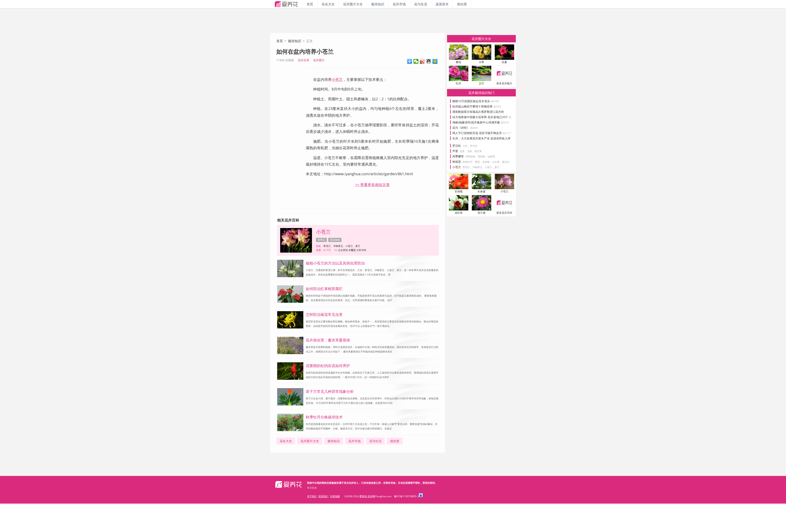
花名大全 (328, 4)
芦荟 (455, 151)
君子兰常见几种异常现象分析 (330, 391)
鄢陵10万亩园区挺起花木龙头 (475, 101)
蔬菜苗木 (442, 4)
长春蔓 (482, 191)
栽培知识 (377, 4)
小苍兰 (337, 79)
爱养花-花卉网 (367, 496)
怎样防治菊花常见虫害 (324, 314)
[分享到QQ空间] (435, 61)
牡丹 (458, 83)
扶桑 (504, 62)
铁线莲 (456, 162)
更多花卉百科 (504, 213)
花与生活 (420, 4)
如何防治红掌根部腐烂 (324, 288)
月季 (481, 62)
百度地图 (335, 496)
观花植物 (335, 240)
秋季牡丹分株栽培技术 (324, 417)
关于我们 (312, 496)
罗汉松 (456, 146)
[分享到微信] (416, 61)
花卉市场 (399, 4)
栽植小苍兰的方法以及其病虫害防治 (335, 263)
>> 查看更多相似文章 (372, 184)
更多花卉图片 (504, 83)
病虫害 (462, 4)
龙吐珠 (459, 213)
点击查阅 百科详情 (352, 250)
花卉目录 (303, 60)
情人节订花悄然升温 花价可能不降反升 (481, 133)
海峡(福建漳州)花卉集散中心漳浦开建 (480, 122)
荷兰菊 (482, 213)
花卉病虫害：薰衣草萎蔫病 (328, 340)
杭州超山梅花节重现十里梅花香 (476, 106)
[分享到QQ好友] (428, 61)
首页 (310, 4)
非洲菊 (459, 191)
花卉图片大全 (353, 4)
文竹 (481, 83)
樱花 (458, 62)
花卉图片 (319, 60)
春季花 (321, 240)
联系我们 (323, 496)
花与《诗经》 (465, 128)
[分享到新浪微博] (422, 61)
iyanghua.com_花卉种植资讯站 (286, 4)
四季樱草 (458, 156)
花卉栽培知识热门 (481, 92)
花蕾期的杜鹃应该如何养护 (328, 365)
